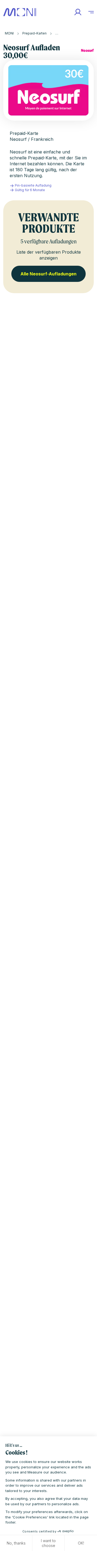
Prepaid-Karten (34, 33)
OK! (81, 1543)
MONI (9, 33)
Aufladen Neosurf (69, 33)
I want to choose (48, 1543)
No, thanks (16, 1543)
